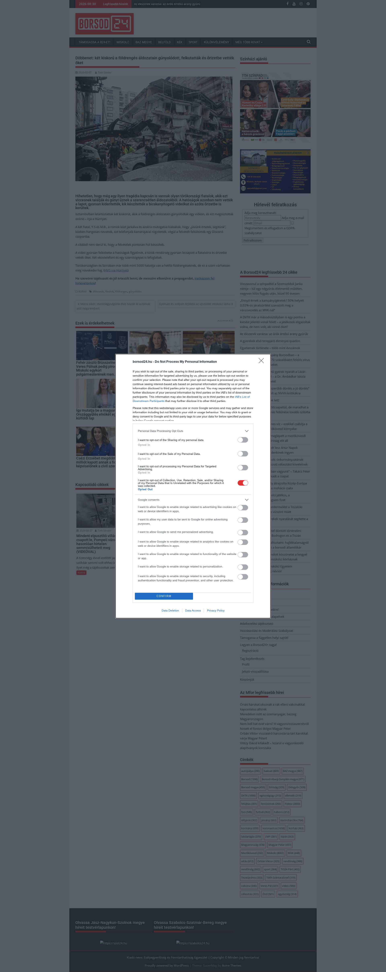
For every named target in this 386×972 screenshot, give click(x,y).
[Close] (262, 362)
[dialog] (193, 486)
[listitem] (193, 431)
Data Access (193, 610)
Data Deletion (170, 610)
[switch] (243, 440)
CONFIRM (164, 596)
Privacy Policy (216, 610)
